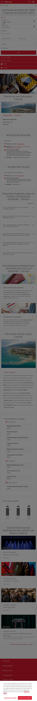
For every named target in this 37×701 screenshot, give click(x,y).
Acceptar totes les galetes (25, 698)
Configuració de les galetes (10, 698)
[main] (18, 691)
